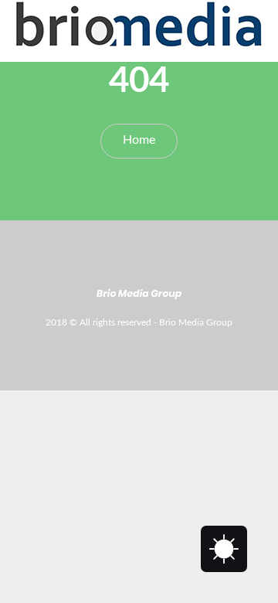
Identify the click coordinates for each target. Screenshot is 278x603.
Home (139, 140)
